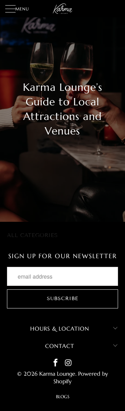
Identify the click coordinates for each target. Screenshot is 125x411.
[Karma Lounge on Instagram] (69, 363)
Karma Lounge (57, 373)
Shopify (62, 381)
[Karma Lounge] (62, 8)
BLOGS (62, 397)
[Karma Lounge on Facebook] (56, 363)
